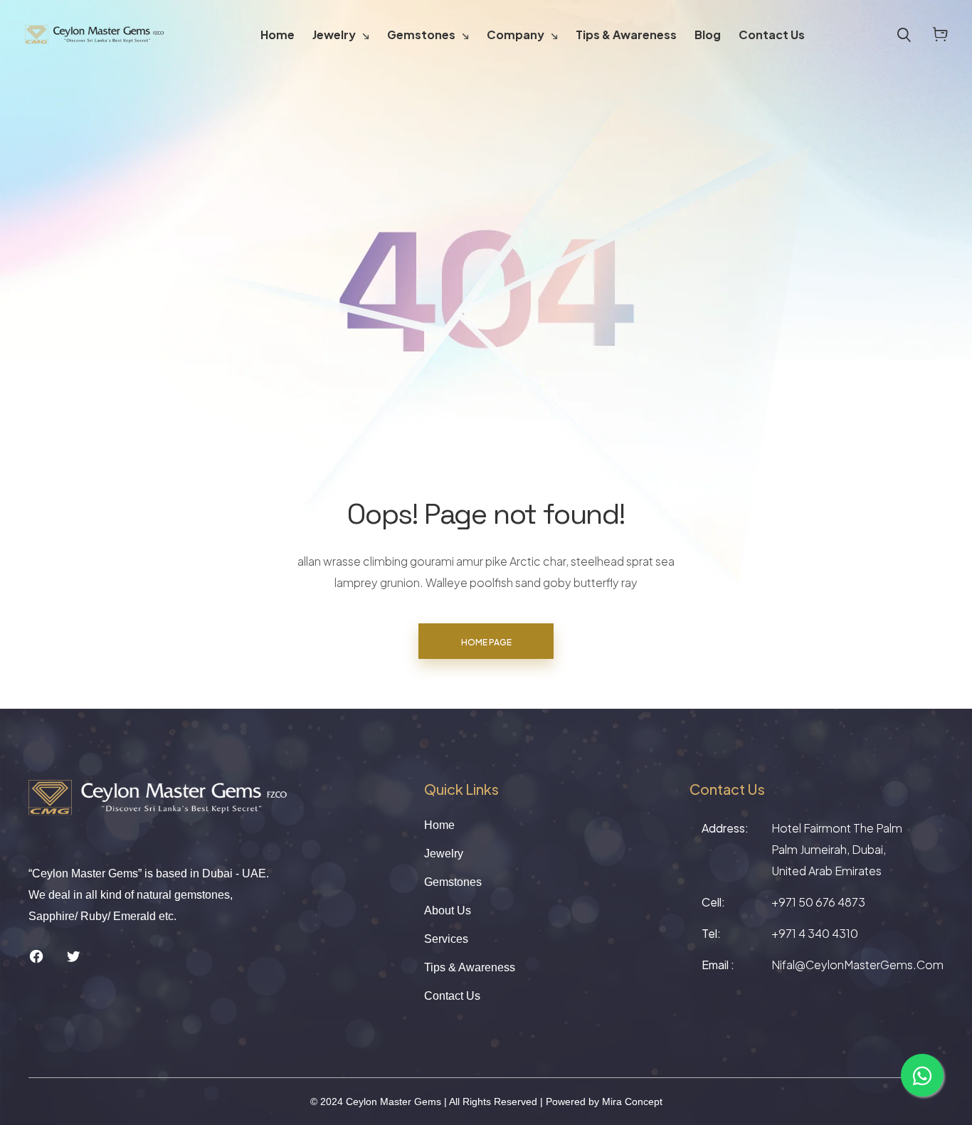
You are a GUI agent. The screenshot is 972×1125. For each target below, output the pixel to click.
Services (446, 939)
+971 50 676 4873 (818, 901)
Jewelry (334, 34)
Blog (707, 34)
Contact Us (772, 34)
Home (277, 34)
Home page (486, 642)
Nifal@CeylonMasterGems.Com (857, 964)
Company (515, 34)
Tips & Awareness (626, 34)
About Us (447, 910)
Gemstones (421, 34)
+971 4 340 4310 (814, 933)
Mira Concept (632, 1101)
